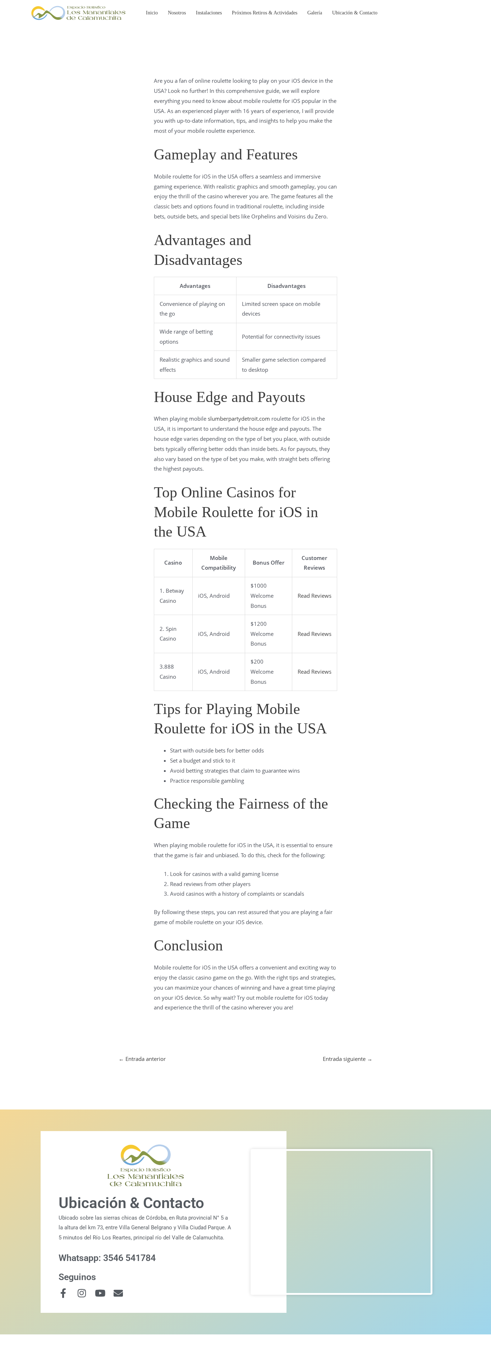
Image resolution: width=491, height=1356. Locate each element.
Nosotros (177, 12)
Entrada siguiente (347, 1058)
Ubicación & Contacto (354, 12)
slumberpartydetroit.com (239, 418)
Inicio (152, 12)
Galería (314, 12)
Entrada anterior (142, 1058)
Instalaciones (209, 12)
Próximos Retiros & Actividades (264, 12)
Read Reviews (314, 595)
